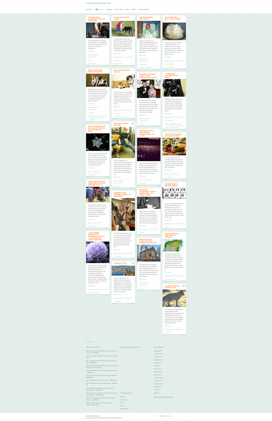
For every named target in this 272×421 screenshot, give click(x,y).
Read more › (91, 51)
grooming (176, 125)
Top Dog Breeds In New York (121, 124)
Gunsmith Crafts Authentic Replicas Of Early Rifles (122, 194)
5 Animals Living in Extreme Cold (172, 286)
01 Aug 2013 (129, 298)
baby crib (143, 67)
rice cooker (172, 67)
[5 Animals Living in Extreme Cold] (174, 306)
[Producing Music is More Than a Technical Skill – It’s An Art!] (148, 160)
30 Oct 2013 (180, 223)
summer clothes (173, 127)
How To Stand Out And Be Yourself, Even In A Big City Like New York (97, 128)
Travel (142, 288)
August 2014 (157, 363)
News (142, 124)
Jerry (90, 171)
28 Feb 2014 (118, 182)
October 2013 (158, 381)
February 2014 (158, 372)
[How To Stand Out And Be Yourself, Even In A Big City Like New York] (97, 150)
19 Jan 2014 (149, 179)
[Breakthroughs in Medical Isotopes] (174, 200)
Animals (117, 60)
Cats (116, 116)
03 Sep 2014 (92, 109)
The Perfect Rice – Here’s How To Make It (173, 18)
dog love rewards (99, 117)
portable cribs (149, 67)
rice (167, 67)
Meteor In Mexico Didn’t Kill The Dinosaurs (171, 235)
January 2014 (158, 375)
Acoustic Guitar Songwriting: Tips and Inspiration (96, 18)
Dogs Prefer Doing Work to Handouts (95, 71)
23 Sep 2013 (143, 285)
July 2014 (157, 366)
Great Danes (118, 63)
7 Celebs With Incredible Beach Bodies (171, 75)
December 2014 (158, 354)
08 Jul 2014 (180, 117)
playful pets (93, 119)
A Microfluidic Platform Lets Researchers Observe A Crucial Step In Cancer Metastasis (96, 236)
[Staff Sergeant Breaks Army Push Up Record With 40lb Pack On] (97, 202)
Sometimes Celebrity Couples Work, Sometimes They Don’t (148, 75)
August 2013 (157, 386)
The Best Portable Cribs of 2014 (146, 18)
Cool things (144, 64)
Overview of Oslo (120, 263)
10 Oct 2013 (103, 289)
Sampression (169, 416)
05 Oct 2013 (180, 276)
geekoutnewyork (93, 55)
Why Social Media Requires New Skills (97, 380)
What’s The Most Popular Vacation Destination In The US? (148, 241)
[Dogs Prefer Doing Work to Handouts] (97, 86)
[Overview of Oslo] (123, 275)
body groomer (177, 123)
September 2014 (159, 360)
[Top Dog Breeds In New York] (123, 157)
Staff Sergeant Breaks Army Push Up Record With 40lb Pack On (96, 183)
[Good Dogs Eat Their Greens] (123, 36)
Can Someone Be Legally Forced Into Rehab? (99, 356)
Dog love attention (94, 116)
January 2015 (158, 351)
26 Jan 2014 (98, 171)
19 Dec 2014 (143, 61)
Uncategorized (170, 64)
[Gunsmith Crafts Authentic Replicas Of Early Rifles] (123, 230)
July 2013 (157, 389)
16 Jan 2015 (129, 57)
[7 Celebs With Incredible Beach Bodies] (174, 96)
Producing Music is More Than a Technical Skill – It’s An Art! (147, 133)
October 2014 (158, 357)
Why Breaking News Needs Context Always (98, 383)
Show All (101, 9)
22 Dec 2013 (98, 223)
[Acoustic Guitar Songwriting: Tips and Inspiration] (97, 37)
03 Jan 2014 (174, 174)
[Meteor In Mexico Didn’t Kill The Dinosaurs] (174, 251)
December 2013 (158, 378)
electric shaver (170, 125)
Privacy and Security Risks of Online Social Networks (101, 375)
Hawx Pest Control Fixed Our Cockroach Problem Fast (101, 370)
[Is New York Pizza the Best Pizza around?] (174, 155)
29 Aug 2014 (129, 110)
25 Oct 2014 (180, 60)
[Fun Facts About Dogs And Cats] (123, 89)
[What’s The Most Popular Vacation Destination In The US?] (148, 262)
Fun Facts (124, 116)
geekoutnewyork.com (98, 3)
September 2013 (159, 383)
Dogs (119, 116)
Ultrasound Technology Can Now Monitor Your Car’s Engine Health (147, 192)
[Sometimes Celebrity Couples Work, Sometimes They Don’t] (148, 97)
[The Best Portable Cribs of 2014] (148, 38)
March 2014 (157, 369)
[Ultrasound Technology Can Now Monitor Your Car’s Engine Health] (148, 208)
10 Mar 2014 (143, 120)
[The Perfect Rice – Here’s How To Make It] (174, 39)
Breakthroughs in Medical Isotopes (171, 184)
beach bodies (169, 123)
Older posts (89, 341)
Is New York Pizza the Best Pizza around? (173, 135)
